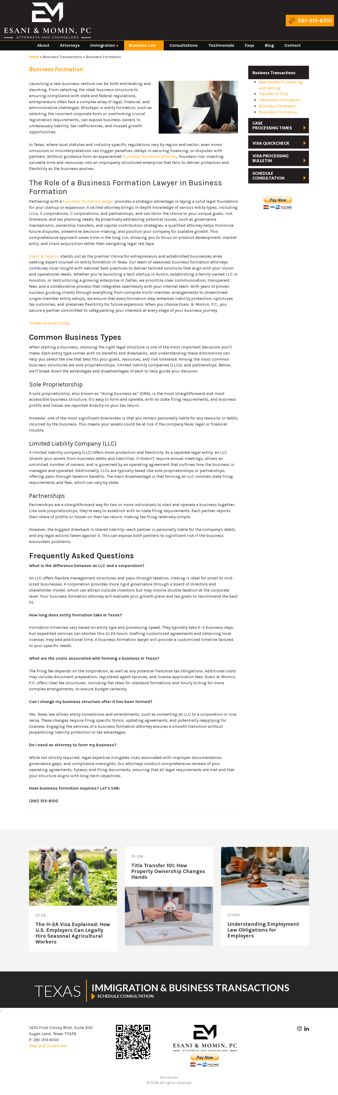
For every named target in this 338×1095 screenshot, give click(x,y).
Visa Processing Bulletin (270, 158)
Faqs (249, 45)
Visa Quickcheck (270, 143)
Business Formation (278, 112)
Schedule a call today (49, 322)
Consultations (184, 45)
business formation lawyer (88, 201)
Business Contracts (277, 105)
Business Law (142, 45)
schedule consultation (125, 995)
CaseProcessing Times (272, 125)
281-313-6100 (315, 20)
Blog (269, 45)
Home (34, 57)
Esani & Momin (44, 256)
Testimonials (221, 45)
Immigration (102, 45)
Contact (292, 45)
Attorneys (70, 45)
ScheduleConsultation (268, 175)
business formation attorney (150, 156)
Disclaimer (169, 1077)
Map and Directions (48, 1045)
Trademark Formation (279, 99)
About (43, 45)
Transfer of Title (273, 93)
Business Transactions (62, 57)
